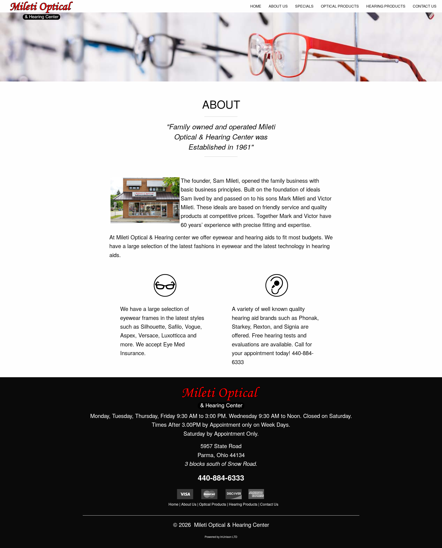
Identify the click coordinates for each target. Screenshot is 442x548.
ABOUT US (278, 6)
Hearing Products (243, 504)
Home (173, 504)
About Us (188, 504)
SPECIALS (304, 6)
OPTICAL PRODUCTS (340, 6)
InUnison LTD (228, 537)
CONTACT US (424, 6)
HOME (255, 6)
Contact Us (269, 504)
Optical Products (212, 504)
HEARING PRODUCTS (385, 6)
